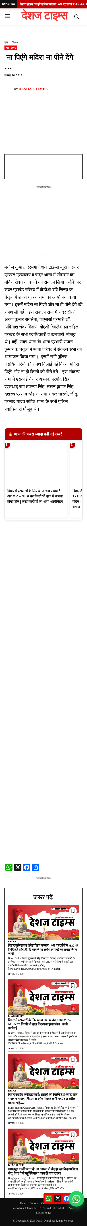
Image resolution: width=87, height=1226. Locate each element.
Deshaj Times (33, 89)
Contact (34, 1203)
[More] (54, 104)
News (15, 42)
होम (6, 42)
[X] (43, 104)
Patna (12, 941)
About (22, 1203)
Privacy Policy (43, 1212)
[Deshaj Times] (9, 89)
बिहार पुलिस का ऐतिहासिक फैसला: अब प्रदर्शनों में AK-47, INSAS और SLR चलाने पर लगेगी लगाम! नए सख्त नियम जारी (43, 949)
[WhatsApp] (33, 104)
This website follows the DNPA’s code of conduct (37, 1208)
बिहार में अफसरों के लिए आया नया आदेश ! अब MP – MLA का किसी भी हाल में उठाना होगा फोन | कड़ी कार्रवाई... (39, 1024)
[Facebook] (23, 104)
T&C (70, 1208)
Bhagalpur (16, 1165)
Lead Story (16, 1016)
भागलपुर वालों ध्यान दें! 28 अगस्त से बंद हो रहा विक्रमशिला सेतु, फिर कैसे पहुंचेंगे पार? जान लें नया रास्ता (43, 1171)
